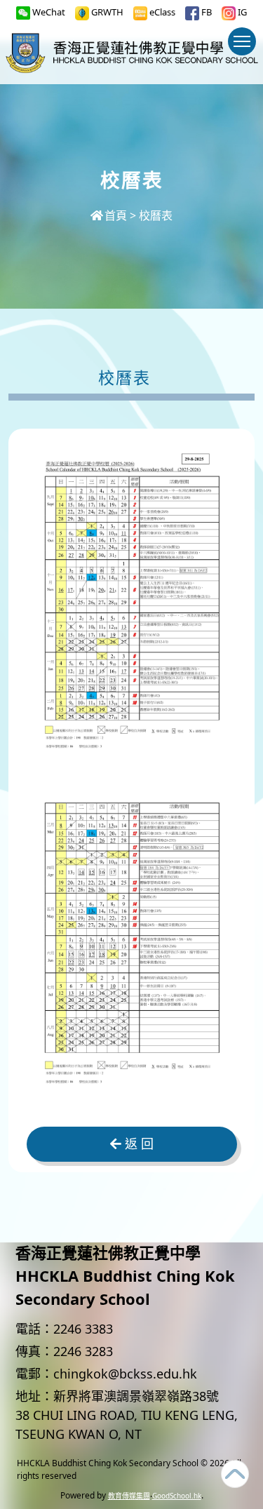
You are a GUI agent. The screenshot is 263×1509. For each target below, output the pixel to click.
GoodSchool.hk (176, 1496)
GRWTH (106, 12)
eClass (161, 12)
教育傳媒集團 (129, 1496)
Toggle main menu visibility (242, 41)
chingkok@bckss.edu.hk (125, 1373)
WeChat (47, 12)
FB (205, 12)
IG (241, 12)
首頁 (115, 215)
